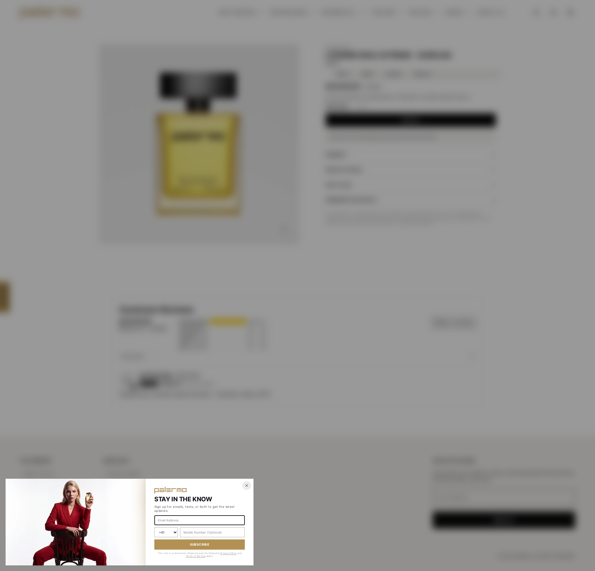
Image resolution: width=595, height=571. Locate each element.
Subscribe (199, 544)
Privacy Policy (228, 553)
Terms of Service (196, 556)
